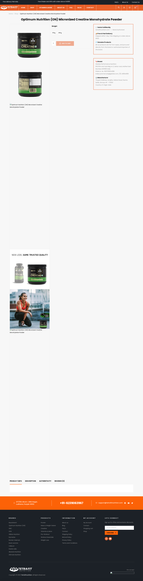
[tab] (16, 481)
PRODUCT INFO (16, 481)
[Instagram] (106, 538)
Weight (54, 26)
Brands (12, 518)
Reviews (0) (60, 481)
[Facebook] (125, 503)
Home (11, 14)
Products (46, 518)
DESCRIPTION (30, 481)
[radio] (54, 33)
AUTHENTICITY (45, 481)
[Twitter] (132, 503)
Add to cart (66, 43)
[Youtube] (128, 503)
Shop (16, 14)
